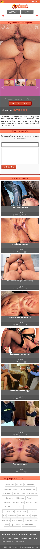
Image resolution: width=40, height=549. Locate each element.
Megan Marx (9, 485)
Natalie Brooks (19, 494)
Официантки (15, 525)
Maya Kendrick (32, 494)
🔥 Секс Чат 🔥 (34, 1)
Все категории (7, 538)
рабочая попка (17, 520)
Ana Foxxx (19, 507)
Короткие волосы (10, 489)
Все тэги (33, 534)
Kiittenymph (20, 498)
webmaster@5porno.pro (31, 547)
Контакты (23, 538)
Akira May (30, 498)
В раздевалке (29, 485)
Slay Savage (32, 511)
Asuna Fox (6, 520)
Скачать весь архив (20, 103)
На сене (19, 485)
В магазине (10, 498)
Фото (16, 538)
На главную (6, 534)
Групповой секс (20, 110)
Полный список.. (28, 525)
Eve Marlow (9, 507)
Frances (29, 502)
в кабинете (12, 516)
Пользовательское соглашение (13, 542)
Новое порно (23, 534)
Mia (4, 516)
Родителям (33, 538)
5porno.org (15, 547)
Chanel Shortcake (31, 520)
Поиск (14, 534)
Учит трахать (30, 507)
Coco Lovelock (8, 511)
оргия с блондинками (28, 489)
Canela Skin (7, 502)
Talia (35, 502)
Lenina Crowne (18, 502)
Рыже (7, 525)
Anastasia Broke (24, 516)
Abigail (34, 516)
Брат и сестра (21, 511)
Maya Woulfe (7, 494)
